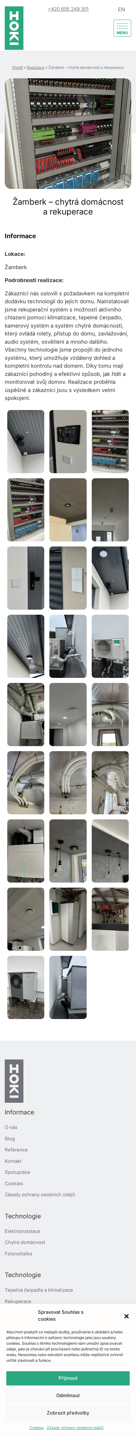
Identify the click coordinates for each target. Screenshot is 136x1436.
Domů (17, 67)
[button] (126, 1315)
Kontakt (13, 1161)
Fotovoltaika (18, 1254)
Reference (16, 1150)
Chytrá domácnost (25, 1242)
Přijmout (68, 1378)
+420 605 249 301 (68, 9)
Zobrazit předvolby (68, 1413)
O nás (11, 1127)
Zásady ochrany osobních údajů (75, 1427)
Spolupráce (17, 1172)
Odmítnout (68, 1395)
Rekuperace (18, 1301)
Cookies (36, 1427)
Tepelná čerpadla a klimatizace (39, 1290)
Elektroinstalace (22, 1231)
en (121, 9)
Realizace (35, 67)
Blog (10, 1139)
